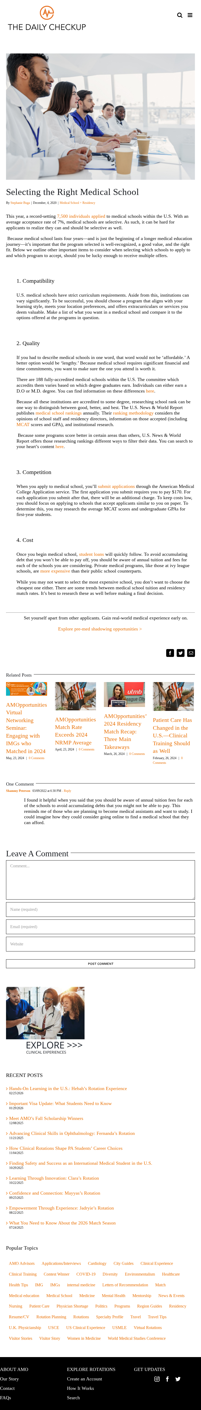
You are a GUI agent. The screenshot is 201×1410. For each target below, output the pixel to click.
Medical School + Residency (77, 203)
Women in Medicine (84, 1338)
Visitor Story (49, 1338)
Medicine (87, 1295)
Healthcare (171, 1274)
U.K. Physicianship (25, 1327)
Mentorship (141, 1295)
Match (160, 1285)
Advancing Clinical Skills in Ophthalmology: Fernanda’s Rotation (72, 1133)
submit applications (116, 486)
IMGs (55, 1285)
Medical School (59, 1295)
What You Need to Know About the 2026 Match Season (63, 1223)
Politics (101, 1306)
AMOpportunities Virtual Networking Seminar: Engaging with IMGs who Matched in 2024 (26, 727)
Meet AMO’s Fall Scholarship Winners (46, 1118)
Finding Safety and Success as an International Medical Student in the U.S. (81, 1163)
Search (73, 1397)
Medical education (24, 1295)
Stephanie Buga (20, 203)
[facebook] (167, 1379)
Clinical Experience (157, 1263)
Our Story (9, 1378)
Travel (135, 1317)
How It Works (80, 1388)
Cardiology (97, 1263)
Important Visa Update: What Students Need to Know (60, 1103)
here (150, 391)
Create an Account (84, 1378)
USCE (53, 1327)
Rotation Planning (51, 1317)
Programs (122, 1306)
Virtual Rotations (148, 1327)
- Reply (66, 791)
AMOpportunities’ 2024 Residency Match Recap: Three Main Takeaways (125, 731)
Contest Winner (56, 1274)
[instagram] (157, 1379)
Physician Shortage (72, 1306)
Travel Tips (157, 1317)
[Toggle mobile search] (179, 15)
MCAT (23, 424)
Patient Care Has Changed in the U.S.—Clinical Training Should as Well (172, 735)
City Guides (123, 1263)
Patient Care (39, 1306)
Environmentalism (140, 1274)
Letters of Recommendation (125, 1285)
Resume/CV (19, 1317)
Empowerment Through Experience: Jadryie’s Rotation (61, 1208)
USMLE (119, 1327)
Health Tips (18, 1285)
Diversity (110, 1274)
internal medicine (81, 1285)
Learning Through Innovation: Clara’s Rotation (54, 1178)
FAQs (5, 1397)
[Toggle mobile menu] (190, 15)
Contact (7, 1388)
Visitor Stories (20, 1338)
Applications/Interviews (61, 1263)
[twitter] (178, 1379)
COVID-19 (86, 1274)
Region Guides (149, 1306)
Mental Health (113, 1295)
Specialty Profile (109, 1317)
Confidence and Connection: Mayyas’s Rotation (54, 1193)
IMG (39, 1285)
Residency (177, 1306)
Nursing (15, 1306)
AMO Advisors (22, 1263)
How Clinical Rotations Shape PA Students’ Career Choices (65, 1148)
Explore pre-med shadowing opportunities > (100, 628)
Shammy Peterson (18, 791)
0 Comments (36, 758)
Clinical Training (23, 1274)
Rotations (81, 1317)
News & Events (171, 1295)
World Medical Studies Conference (137, 1338)
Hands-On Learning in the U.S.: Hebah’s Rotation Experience (68, 1088)
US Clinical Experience (85, 1327)
